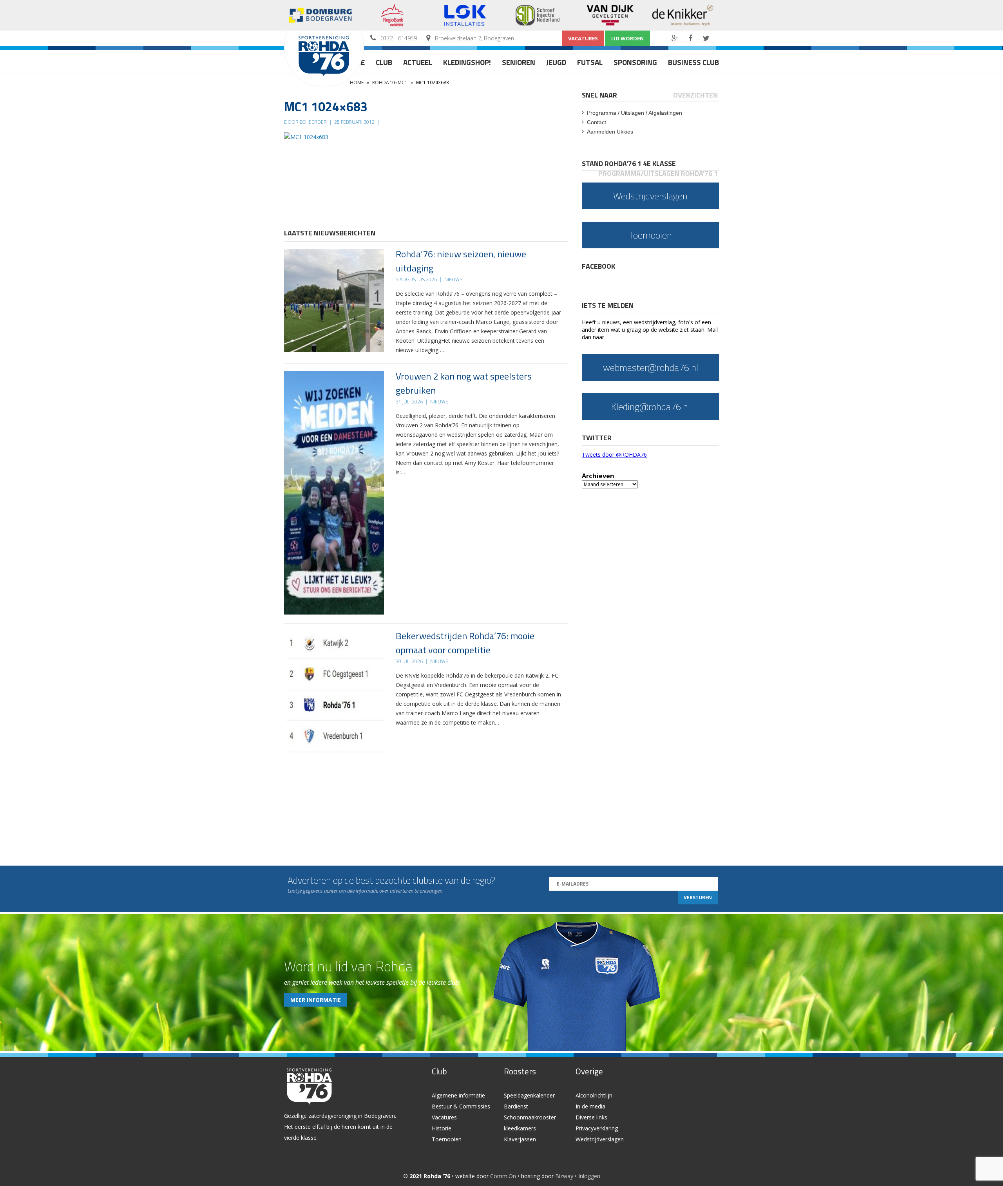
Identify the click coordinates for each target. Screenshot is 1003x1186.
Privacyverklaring (597, 1128)
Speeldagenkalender (529, 1095)
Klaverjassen (520, 1139)
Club (384, 62)
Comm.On (503, 1176)
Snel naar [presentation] (599, 95)
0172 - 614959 (398, 38)
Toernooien (447, 1139)
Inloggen (589, 1176)
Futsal (590, 62)
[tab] (600, 95)
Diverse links (591, 1117)
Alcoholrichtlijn (594, 1095)
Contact (596, 122)
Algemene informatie (458, 1095)
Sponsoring (635, 62)
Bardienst (516, 1106)
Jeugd (556, 62)
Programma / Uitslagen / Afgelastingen (634, 113)
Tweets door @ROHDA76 (614, 454)
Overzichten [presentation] (695, 95)
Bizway (564, 1176)
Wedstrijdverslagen (600, 1139)
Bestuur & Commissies (461, 1106)
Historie (441, 1128)
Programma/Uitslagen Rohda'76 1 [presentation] (658, 173)
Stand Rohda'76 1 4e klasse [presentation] (629, 163)
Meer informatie (315, 999)
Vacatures (583, 38)
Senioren (518, 62)
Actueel (417, 62)
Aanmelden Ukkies (610, 131)
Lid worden (627, 38)
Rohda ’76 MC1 (389, 82)
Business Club (693, 62)
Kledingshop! (467, 62)
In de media (590, 1106)
